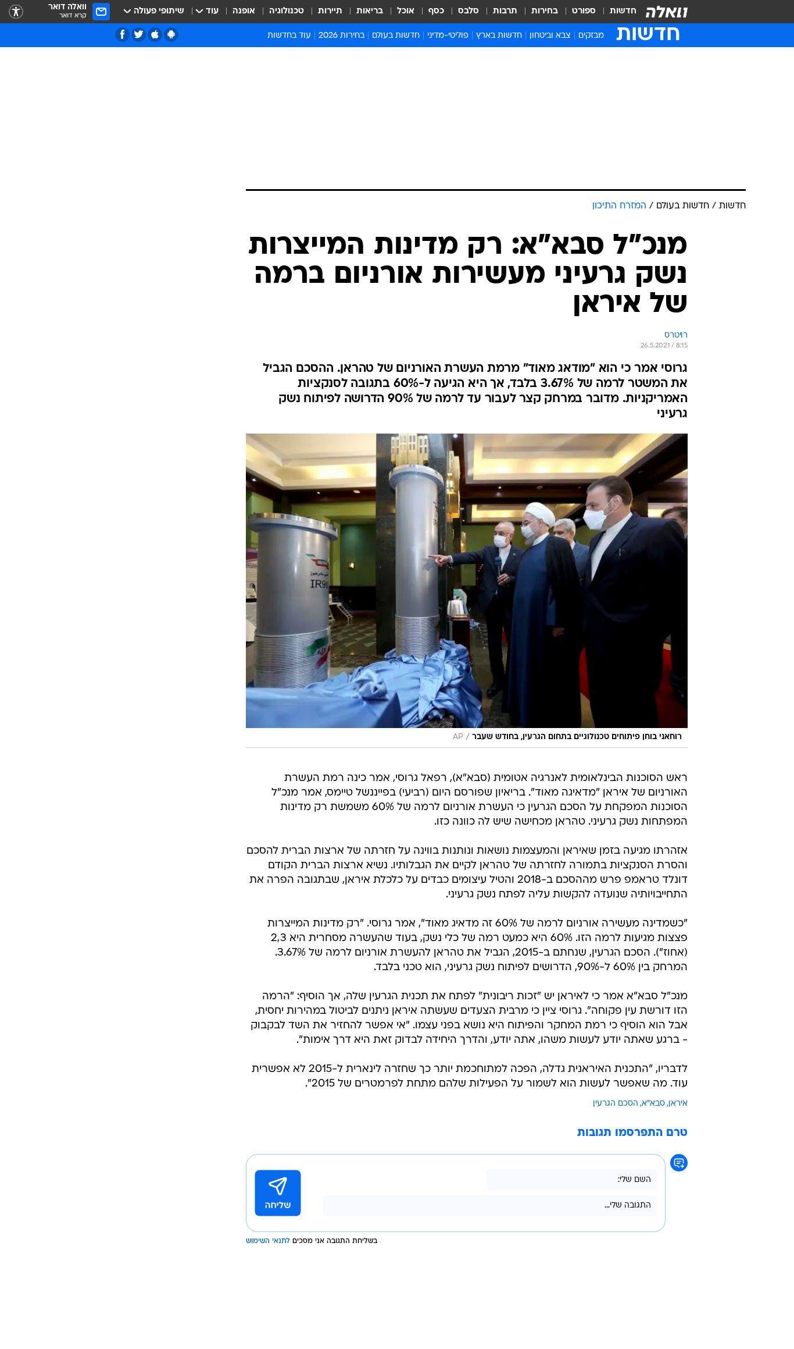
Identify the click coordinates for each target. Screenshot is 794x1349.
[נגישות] (16, 12)
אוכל (405, 11)
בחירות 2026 (341, 36)
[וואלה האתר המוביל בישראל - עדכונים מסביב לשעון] (667, 11)
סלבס (468, 11)
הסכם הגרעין (615, 1103)
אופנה (244, 11)
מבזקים (591, 36)
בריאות (369, 11)
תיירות (330, 11)
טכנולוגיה (286, 11)
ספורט (584, 11)
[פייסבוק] (122, 34)
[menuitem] (616, 11)
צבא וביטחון (550, 36)
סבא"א (653, 1103)
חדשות (623, 11)
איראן (678, 1103)
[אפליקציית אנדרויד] (171, 34)
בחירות (544, 11)
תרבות (505, 11)
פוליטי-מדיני (447, 36)
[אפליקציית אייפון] (155, 34)
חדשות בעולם (396, 36)
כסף (436, 11)
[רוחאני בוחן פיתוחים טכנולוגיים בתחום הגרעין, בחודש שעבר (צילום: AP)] (467, 591)
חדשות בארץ (499, 36)
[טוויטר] (138, 34)
